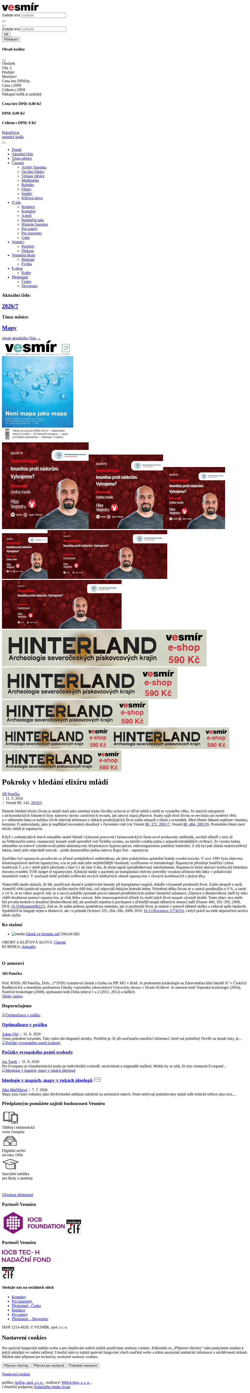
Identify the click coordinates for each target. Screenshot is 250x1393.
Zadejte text (11, 15)
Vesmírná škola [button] (23, 255)
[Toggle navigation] (4, 142)
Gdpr (25, 237)
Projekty (27, 246)
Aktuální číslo (22, 154)
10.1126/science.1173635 (163, 911)
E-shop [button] (17, 268)
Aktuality (29, 947)
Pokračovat (10, 132)
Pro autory (29, 229)
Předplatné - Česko (26, 1306)
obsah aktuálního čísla (21, 338)
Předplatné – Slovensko (30, 1319)
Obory (26, 189)
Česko (26, 281)
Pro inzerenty (31, 233)
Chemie (60, 942)
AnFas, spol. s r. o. (28, 1382)
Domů (16, 150)
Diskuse (27, 251)
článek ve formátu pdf (43, 934)
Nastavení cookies (16, 1374)
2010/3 (36, 803)
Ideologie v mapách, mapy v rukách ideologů (47, 1080)
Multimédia (30, 180)
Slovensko (29, 286)
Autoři (26, 215)
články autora (12, 996)
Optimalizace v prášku (24, 1024)
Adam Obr (10, 1034)
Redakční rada (32, 220)
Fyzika (26, 264)
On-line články (32, 172)
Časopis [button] (18, 163)
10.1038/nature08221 (27, 906)
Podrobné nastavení (83, 1365)
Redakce (28, 207)
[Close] (4, 60)
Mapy (9, 328)
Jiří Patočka (11, 794)
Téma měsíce (22, 158)
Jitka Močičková (14, 1090)
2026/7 (10, 306)
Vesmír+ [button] (18, 242)
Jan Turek (9, 1062)
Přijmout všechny (16, 1365)
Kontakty (28, 211)
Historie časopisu (34, 224)
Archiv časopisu (33, 167)
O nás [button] (16, 202)
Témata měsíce (32, 176)
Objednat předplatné (17, 1195)
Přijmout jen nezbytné (48, 1365)
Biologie (28, 259)
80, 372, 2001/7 (157, 824)
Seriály (26, 193)
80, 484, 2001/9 (195, 824)
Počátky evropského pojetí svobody (37, 1052)
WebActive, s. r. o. (76, 1382)
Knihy (26, 273)
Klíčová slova (32, 198)
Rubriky (27, 185)
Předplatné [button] (20, 277)
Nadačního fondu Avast (52, 1387)
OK (6, 34)
